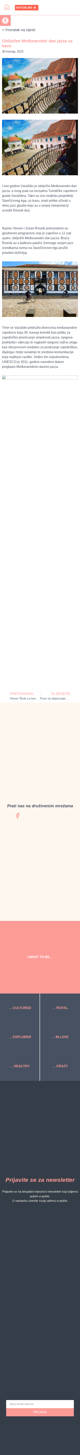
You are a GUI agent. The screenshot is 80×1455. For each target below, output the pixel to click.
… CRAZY (60, 1066)
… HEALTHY (20, 1066)
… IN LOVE (60, 1037)
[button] (60, 7)
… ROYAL (60, 1008)
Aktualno (24, 7)
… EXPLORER (20, 1037)
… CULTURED (20, 1008)
